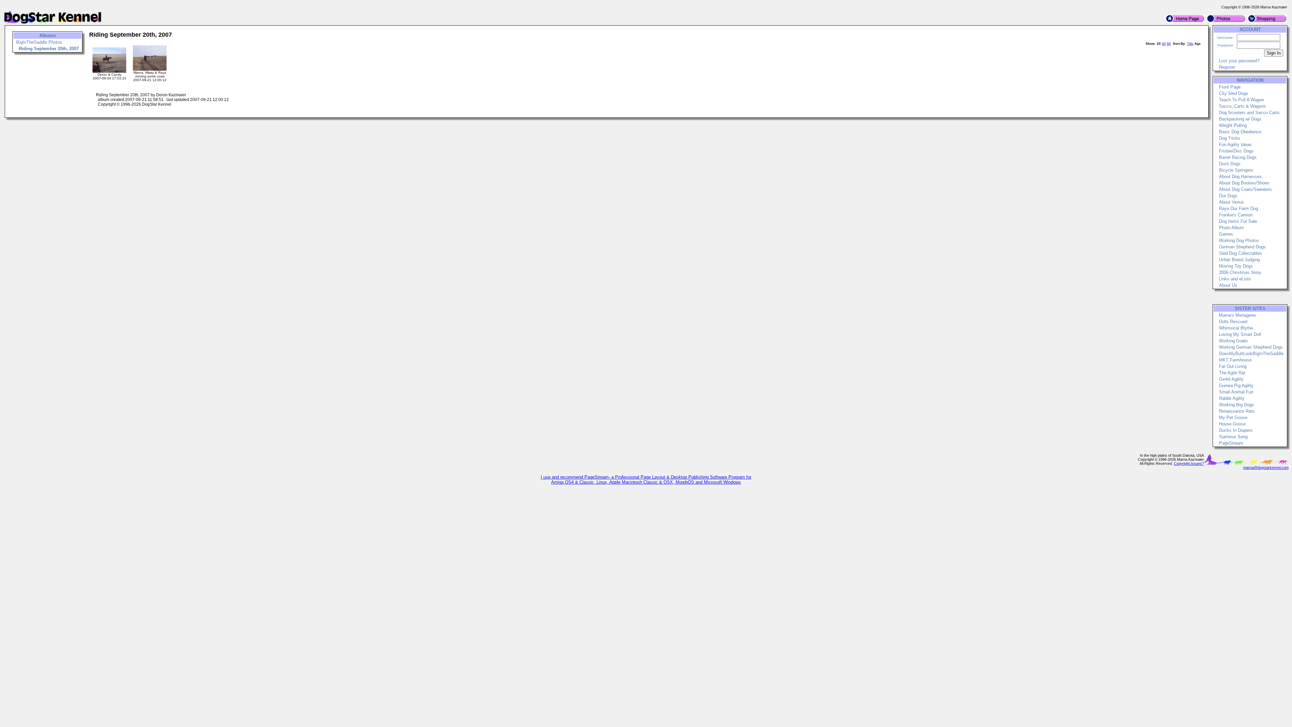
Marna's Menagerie (1237, 315)
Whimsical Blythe (1236, 328)
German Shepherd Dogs (1242, 246)
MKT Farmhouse (1235, 359)
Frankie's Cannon (1236, 214)
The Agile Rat (1232, 372)
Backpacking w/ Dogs (1240, 119)
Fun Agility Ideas (1235, 144)
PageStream (1231, 443)
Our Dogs (1228, 195)
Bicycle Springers (1236, 170)
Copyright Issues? (1189, 463)
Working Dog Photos (1239, 240)
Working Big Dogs (1236, 404)
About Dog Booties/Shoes (1244, 182)
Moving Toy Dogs (1236, 266)
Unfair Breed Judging (1239, 259)
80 (1169, 43)
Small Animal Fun (1236, 391)
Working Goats (1233, 340)
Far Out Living (1233, 366)
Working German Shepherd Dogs (1251, 347)
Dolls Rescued (1233, 321)
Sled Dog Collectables (1240, 253)
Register (1227, 67)
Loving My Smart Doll (1240, 334)
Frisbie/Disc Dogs (1236, 150)
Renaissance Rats (1237, 411)
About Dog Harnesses (1240, 176)
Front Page (1230, 87)
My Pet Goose (1233, 417)
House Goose (1232, 423)
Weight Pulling (1233, 125)
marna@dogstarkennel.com (1266, 467)
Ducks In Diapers (1236, 430)
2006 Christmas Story (1240, 272)
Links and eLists (1235, 278)
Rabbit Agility (1232, 398)
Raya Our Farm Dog (1238, 208)
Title (1190, 43)
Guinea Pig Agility (1236, 385)
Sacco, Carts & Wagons (1242, 106)
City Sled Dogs (1233, 93)
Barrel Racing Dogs (1238, 157)
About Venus (1231, 202)
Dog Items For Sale (1238, 221)
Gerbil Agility (1231, 379)
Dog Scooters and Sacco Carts (1249, 112)
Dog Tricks (1229, 138)
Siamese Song (1233, 436)
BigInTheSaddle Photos (39, 42)
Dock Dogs (1230, 163)
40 (1164, 43)
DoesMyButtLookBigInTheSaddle (1251, 353)
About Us (1228, 285)
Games (1226, 234)
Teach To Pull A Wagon (1241, 99)
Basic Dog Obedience (1240, 131)
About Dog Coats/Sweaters (1245, 189)
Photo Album (1231, 227)
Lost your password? (1239, 60)
